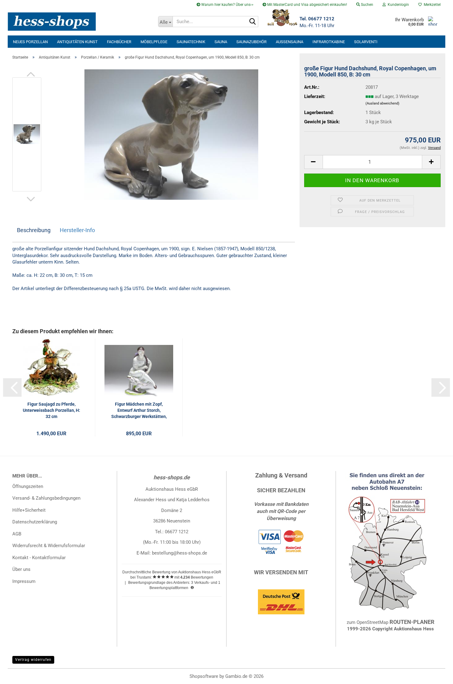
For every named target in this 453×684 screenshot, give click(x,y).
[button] (31, 74)
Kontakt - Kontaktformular (39, 557)
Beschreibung (34, 230)
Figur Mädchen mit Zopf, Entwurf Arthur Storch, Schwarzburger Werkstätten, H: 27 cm (139, 411)
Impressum (23, 581)
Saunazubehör (251, 41)
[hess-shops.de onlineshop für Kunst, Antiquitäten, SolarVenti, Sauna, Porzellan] (80, 21)
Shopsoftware (204, 676)
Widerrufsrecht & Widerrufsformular (48, 545)
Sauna (220, 41)
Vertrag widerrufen (33, 659)
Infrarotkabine (328, 41)
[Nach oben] (436, 674)
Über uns (21, 569)
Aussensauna (289, 41)
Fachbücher (119, 41)
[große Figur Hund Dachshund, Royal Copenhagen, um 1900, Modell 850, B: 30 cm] (171, 134)
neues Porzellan (30, 41)
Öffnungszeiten (27, 486)
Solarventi (365, 41)
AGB (16, 534)
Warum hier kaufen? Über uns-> (226, 4)
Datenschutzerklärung (34, 522)
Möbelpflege (154, 41)
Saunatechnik (191, 41)
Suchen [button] (366, 4)
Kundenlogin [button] (397, 4)
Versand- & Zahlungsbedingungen (46, 498)
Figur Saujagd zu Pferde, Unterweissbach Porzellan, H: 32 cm (51, 410)
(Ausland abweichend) (382, 103)
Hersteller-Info (77, 230)
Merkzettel (431, 4)
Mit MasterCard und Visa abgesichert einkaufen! (306, 4)
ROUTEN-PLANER (412, 622)
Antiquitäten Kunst (77, 41)
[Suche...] (252, 21)
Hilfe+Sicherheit (29, 510)
